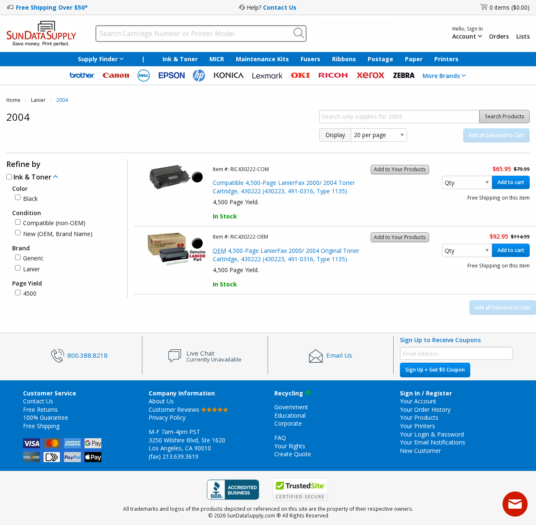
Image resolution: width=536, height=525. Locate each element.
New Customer (420, 451)
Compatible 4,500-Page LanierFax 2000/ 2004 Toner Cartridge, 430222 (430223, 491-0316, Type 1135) (284, 187)
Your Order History (425, 409)
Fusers (310, 59)
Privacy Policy (167, 417)
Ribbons (344, 59)
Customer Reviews (175, 409)
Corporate (288, 423)
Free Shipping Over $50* (52, 7)
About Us (161, 401)
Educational (290, 415)
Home (13, 100)
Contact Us (279, 7)
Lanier (38, 100)
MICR (216, 59)
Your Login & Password (432, 434)
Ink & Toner (180, 59)
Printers (446, 59)
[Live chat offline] (515, 504)
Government (291, 407)
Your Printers (417, 426)
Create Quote (292, 454)
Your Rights (289, 446)
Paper (414, 59)
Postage (380, 59)
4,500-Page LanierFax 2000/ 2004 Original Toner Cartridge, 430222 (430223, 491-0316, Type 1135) (286, 255)
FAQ (280, 438)
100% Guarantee (45, 417)
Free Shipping (41, 426)
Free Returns (40, 409)
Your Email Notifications (432, 442)
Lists (523, 36)
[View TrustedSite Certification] (300, 489)
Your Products (419, 417)
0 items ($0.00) (510, 7)
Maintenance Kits (262, 59)
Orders (499, 36)
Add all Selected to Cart (496, 135)
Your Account (418, 401)
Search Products (504, 116)
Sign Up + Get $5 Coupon (435, 369)
